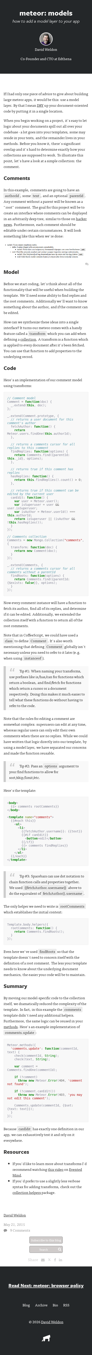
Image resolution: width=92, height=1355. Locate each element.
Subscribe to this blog (46, 1240)
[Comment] (5, 1230)
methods (11, 1026)
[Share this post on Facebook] (56, 1259)
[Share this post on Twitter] (51, 1259)
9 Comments (20, 1230)
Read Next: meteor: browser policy (46, 1285)
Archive (41, 1305)
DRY (40, 105)
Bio (55, 1305)
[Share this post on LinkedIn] (61, 1259)
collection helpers (27, 1192)
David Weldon (46, 49)
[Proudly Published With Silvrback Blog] (46, 1340)
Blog (26, 1305)
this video (55, 1169)
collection (28, 339)
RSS (66, 1305)
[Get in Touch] (87, 264)
